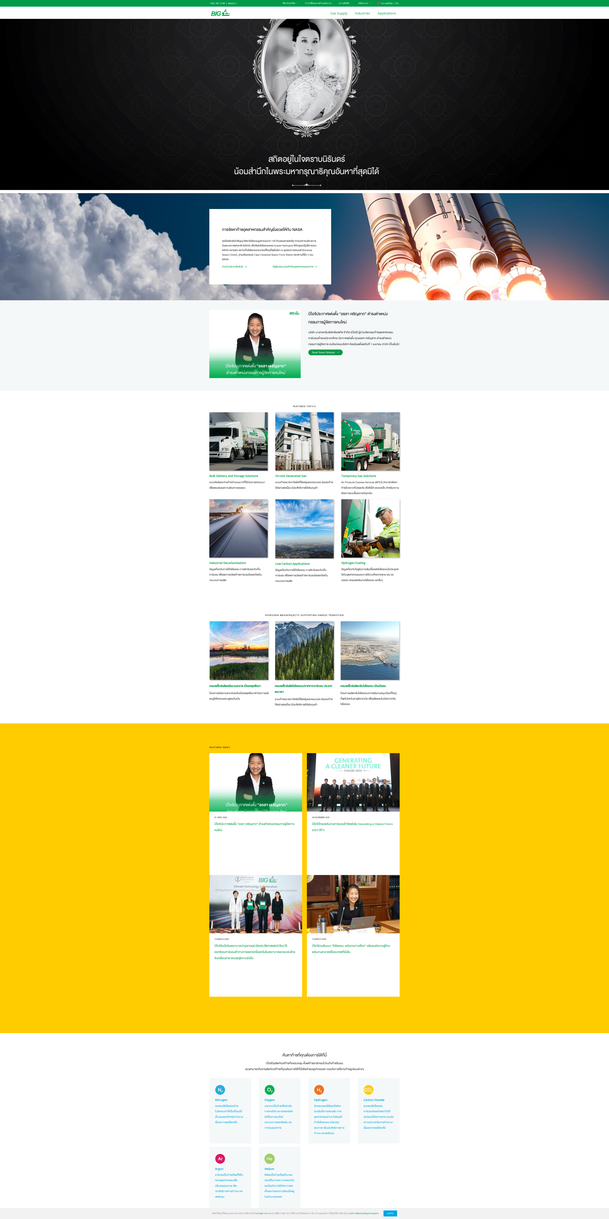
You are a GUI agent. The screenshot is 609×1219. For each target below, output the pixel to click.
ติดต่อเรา (232, 3)
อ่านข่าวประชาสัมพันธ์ (232, 266)
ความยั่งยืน (344, 3)
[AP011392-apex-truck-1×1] (370, 441)
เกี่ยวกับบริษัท (288, 3)
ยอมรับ (390, 1213)
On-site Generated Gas (290, 476)
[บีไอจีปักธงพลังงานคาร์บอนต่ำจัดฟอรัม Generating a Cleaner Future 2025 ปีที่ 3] (353, 782)
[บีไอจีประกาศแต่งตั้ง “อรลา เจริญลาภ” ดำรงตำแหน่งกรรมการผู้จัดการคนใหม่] (255, 782)
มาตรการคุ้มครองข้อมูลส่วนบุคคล (363, 1213)
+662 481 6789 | (218, 3)
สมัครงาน (363, 3)
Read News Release (323, 352)
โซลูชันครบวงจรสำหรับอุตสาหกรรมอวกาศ (293, 266)
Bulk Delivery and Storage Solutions (233, 476)
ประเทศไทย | (387, 3)
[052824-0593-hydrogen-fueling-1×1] (370, 528)
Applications (387, 13)
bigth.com (263, 1213)
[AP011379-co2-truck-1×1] (238, 441)
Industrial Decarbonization (227, 563)
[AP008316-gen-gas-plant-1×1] (304, 441)
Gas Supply (339, 13)
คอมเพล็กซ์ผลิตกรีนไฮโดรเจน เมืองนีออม (363, 686)
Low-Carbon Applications (292, 564)
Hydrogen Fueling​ (353, 563)
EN (396, 3)
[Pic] (304, 528)
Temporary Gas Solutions (358, 476)
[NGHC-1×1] (370, 650)
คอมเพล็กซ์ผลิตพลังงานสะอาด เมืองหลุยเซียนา (235, 686)
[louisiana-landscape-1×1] (239, 650)
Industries (362, 13)
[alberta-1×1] (304, 650)
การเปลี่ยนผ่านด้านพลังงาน (318, 3)
